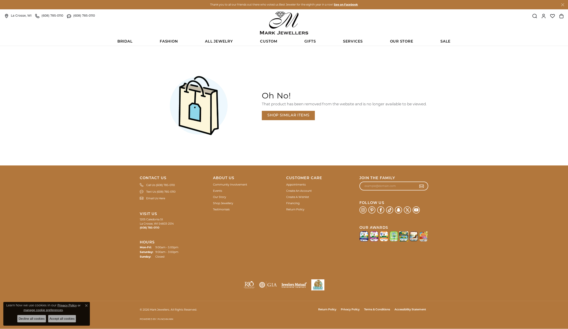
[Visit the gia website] (268, 284)
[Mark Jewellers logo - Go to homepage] (284, 23)
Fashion (169, 41)
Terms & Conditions (377, 309)
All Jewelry (219, 41)
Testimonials (221, 209)
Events (217, 190)
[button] (534, 16)
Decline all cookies (32, 318)
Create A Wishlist (297, 197)
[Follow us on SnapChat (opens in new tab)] (398, 209)
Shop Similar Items (288, 115)
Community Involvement (230, 184)
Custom (268, 41)
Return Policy (295, 209)
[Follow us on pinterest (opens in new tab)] (371, 209)
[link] (18, 16)
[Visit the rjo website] (249, 284)
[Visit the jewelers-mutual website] (294, 284)
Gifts (310, 41)
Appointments (296, 184)
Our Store (401, 41)
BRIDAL (125, 41)
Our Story (219, 197)
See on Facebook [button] (346, 4)
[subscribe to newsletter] (422, 186)
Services (353, 41)
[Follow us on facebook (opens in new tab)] (380, 209)
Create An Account (299, 190)
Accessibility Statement (410, 309)
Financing (293, 203)
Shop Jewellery (223, 203)
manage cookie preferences (43, 310)
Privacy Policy (350, 309)
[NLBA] (317, 284)
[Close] (562, 5)
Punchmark (165, 319)
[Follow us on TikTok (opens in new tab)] (389, 209)
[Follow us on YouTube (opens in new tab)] (416, 209)
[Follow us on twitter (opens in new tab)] (407, 209)
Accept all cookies (62, 318)
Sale (445, 41)
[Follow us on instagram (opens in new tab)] (363, 209)
